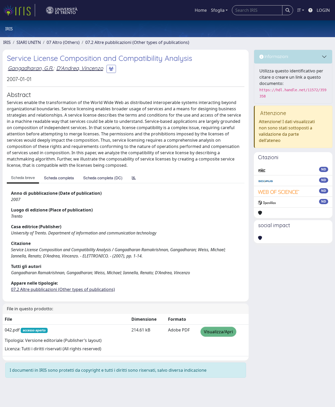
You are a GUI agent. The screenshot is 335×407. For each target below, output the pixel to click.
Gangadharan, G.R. (30, 68)
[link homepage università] (61, 10)
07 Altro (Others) (63, 42)
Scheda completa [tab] (59, 177)
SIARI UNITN (28, 42)
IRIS (7, 42)
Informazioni (276, 56)
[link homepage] (19, 10)
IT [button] (299, 10)
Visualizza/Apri (218, 332)
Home (201, 10)
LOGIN (323, 10)
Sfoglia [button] (218, 10)
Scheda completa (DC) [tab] (102, 177)
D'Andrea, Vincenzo (79, 68)
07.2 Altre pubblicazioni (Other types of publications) (137, 42)
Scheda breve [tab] (23, 177)
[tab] (133, 178)
